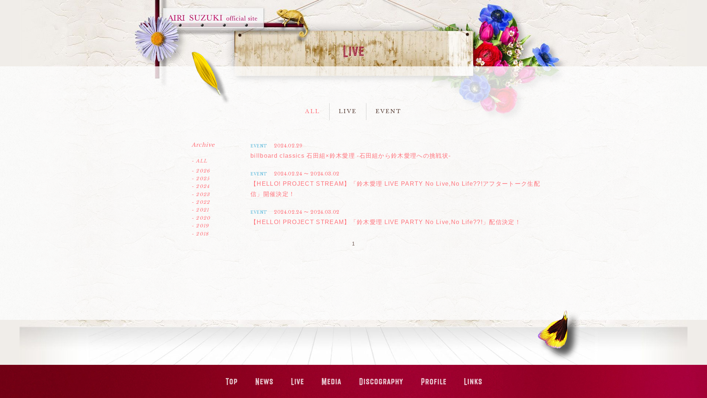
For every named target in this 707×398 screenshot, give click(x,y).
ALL (312, 111)
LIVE (348, 111)
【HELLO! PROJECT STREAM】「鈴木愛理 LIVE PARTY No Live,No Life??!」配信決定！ (385, 222)
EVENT (389, 111)
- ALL (199, 161)
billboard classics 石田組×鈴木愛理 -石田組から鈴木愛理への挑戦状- (350, 156)
